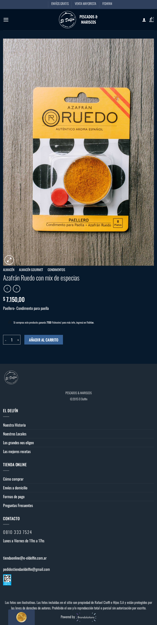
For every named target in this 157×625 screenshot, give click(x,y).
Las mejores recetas (17, 451)
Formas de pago (14, 496)
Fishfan (90, 322)
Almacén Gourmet (31, 269)
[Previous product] (16, 288)
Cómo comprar (13, 479)
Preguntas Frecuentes (18, 505)
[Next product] (7, 288)
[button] (6, 19)
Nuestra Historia (14, 425)
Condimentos (56, 269)
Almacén (8, 269)
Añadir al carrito (43, 339)
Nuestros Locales (14, 433)
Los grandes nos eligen (18, 442)
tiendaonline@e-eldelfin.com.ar (25, 558)
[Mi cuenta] (144, 19)
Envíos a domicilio (15, 487)
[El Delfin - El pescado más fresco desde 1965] (78, 19)
